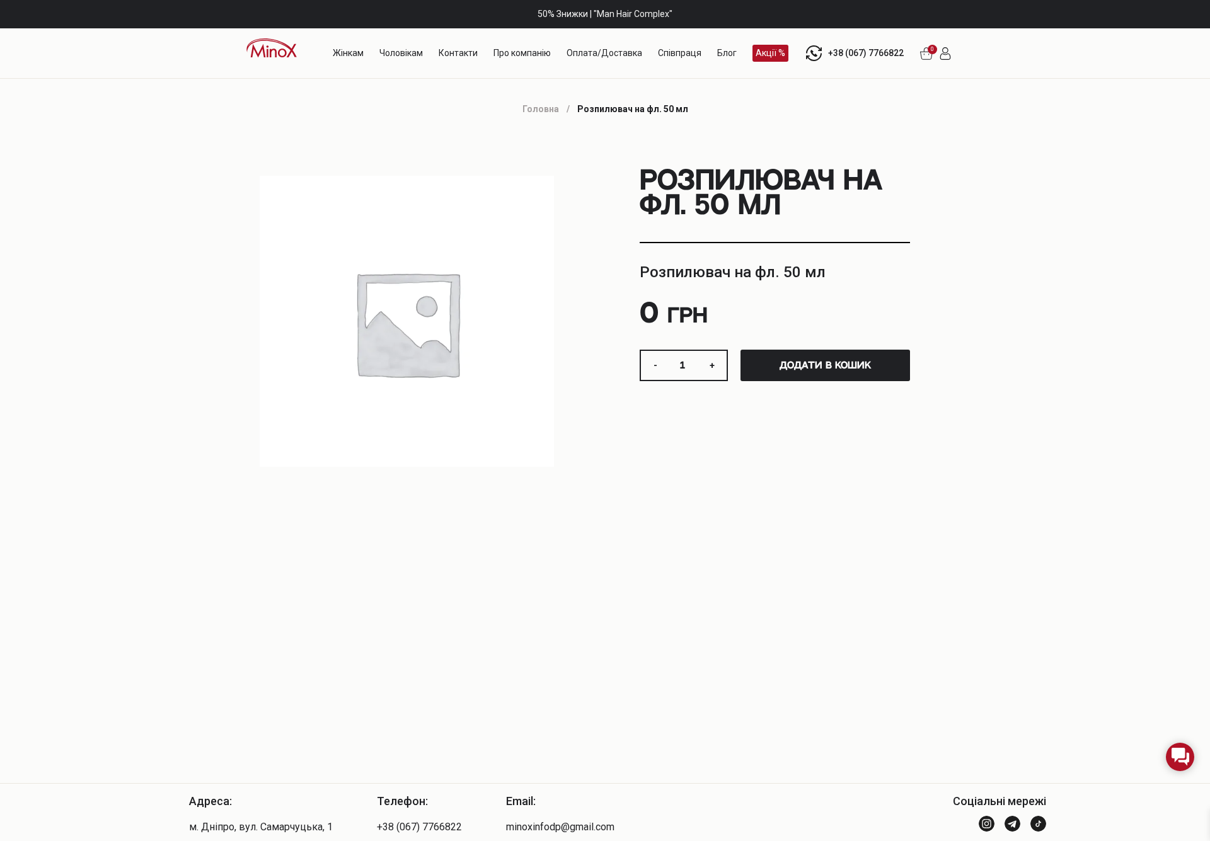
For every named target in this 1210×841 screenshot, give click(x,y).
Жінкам (348, 53)
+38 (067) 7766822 (866, 53)
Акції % (770, 53)
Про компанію (522, 53)
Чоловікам (401, 53)
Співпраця (679, 53)
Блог (727, 53)
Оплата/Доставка (604, 53)
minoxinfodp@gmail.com (560, 827)
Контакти (458, 53)
